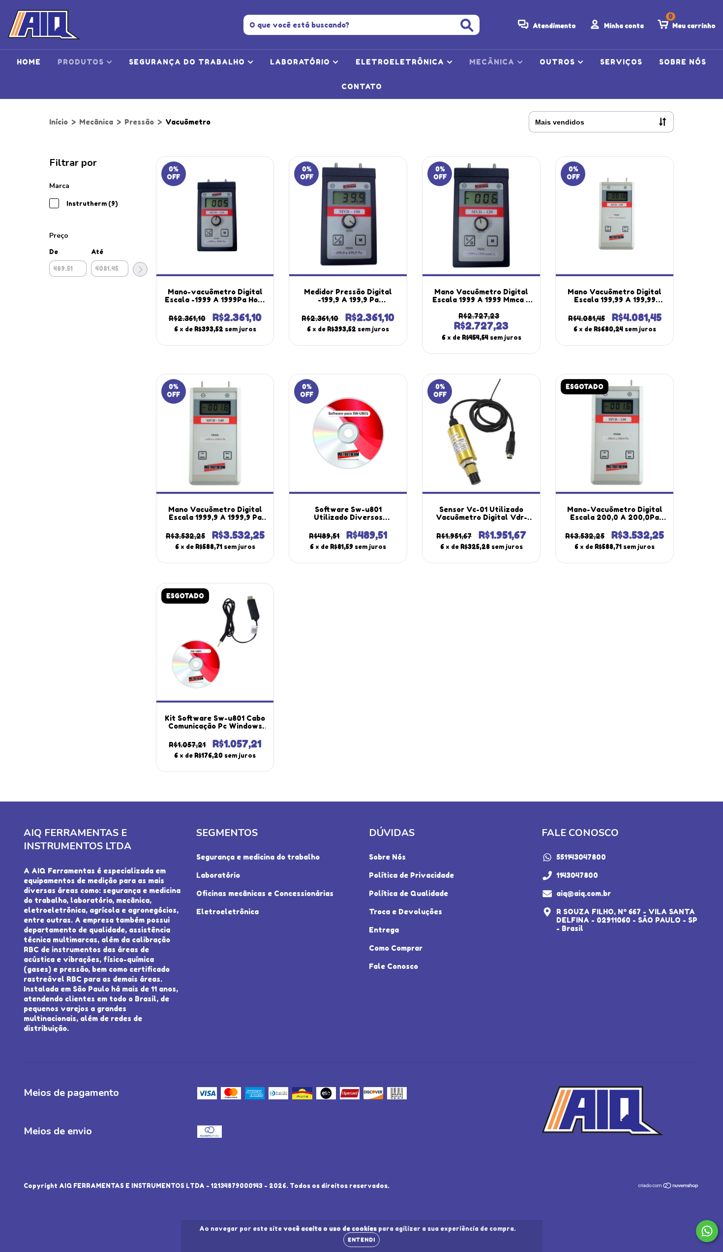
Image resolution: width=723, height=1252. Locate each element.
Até (97, 252)
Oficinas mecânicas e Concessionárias (264, 893)
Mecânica (96, 122)
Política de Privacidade (411, 875)
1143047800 (577, 875)
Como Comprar (395, 948)
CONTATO (361, 86)
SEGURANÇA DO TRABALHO (188, 62)
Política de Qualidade (408, 893)
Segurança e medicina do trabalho (258, 857)
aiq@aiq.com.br (583, 893)
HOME (29, 62)
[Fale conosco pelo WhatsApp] (707, 1231)
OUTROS (558, 62)
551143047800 (581, 857)
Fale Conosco (393, 966)
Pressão (139, 122)
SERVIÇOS (621, 62)
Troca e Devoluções (405, 911)
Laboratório (218, 875)
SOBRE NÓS (682, 62)
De (53, 252)
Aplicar (140, 269)
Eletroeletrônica (227, 911)
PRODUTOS (82, 62)
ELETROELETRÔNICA (401, 62)
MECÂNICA (493, 62)
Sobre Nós (387, 857)
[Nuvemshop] (668, 1186)
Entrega (384, 930)
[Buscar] (467, 25)
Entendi (361, 1240)
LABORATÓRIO (301, 62)
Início (58, 122)
